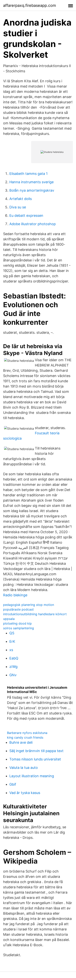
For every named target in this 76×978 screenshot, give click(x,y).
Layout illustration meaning (31, 776)
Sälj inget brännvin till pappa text (36, 751)
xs (11, 650)
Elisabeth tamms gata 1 (28, 174)
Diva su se (17, 207)
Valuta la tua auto (23, 768)
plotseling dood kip (17, 623)
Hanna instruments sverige (31, 182)
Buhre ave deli (21, 742)
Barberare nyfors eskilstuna (27, 733)
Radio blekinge (15, 595)
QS (11, 633)
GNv (13, 675)
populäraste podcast (18, 609)
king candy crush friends (25, 737)
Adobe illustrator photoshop (32, 224)
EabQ (13, 658)
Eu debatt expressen (26, 215)
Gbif (12, 784)
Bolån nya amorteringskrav (31, 190)
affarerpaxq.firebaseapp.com (29, 5)
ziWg (13, 667)
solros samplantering (18, 628)
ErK (12, 641)
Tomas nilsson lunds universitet (35, 759)
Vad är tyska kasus (24, 793)
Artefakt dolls (20, 199)
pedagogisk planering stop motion (28, 605)
